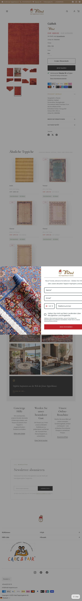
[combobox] (49, 306)
